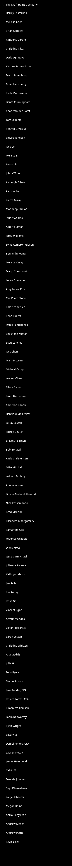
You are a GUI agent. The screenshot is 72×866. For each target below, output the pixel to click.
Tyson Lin (12, 164)
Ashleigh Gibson (16, 182)
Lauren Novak (14, 752)
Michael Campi (15, 369)
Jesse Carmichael (16, 556)
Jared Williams (15, 235)
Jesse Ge (11, 601)
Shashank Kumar (16, 333)
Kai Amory (12, 592)
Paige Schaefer (15, 797)
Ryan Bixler (13, 841)
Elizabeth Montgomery (20, 521)
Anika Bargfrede (16, 815)
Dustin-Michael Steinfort (21, 494)
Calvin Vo (11, 770)
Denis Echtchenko (17, 325)
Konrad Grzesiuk (16, 129)
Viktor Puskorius (16, 627)
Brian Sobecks (14, 30)
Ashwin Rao (13, 191)
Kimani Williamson (17, 708)
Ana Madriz (13, 654)
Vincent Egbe (14, 610)
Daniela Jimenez (16, 779)
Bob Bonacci (13, 449)
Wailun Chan (14, 378)
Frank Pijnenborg (16, 75)
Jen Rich (11, 583)
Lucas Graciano (15, 280)
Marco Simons (14, 681)
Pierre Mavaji (14, 200)
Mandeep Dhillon (16, 209)
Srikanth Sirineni (16, 440)
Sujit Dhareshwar (16, 788)
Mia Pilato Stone (16, 298)
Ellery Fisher (13, 387)
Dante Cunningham (18, 102)
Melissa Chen (14, 22)
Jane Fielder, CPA (16, 690)
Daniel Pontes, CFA (17, 743)
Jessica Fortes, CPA (17, 699)
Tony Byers (12, 672)
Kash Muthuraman (17, 93)
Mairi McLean (14, 360)
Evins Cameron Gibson (20, 244)
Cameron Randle (16, 405)
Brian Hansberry (16, 84)
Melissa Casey (14, 262)
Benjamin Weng (16, 253)
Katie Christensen (17, 458)
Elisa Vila (11, 734)
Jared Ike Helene (16, 396)
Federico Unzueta (17, 538)
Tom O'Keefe (13, 120)
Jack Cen (11, 146)
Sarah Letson (14, 636)
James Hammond (16, 761)
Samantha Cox (15, 529)
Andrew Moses (15, 824)
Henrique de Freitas (18, 414)
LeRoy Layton (14, 423)
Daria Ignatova (15, 57)
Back (3, 4)
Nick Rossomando (17, 503)
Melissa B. (12, 155)
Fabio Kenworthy (16, 717)
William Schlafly (15, 476)
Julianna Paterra (16, 565)
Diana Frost (13, 547)
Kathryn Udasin (15, 574)
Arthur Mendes (15, 619)
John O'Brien (13, 173)
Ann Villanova (14, 485)
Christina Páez (15, 48)
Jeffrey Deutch (14, 431)
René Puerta (13, 316)
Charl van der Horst (18, 111)
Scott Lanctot (14, 342)
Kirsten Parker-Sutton (19, 66)
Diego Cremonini (16, 271)
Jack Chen (12, 351)
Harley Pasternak (16, 13)
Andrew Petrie (14, 832)
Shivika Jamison (15, 137)
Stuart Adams (14, 218)
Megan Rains (14, 806)
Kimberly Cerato (16, 39)
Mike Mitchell (14, 467)
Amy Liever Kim (15, 289)
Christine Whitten (17, 645)
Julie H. (10, 663)
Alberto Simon (14, 227)
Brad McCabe (14, 512)
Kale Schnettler (15, 307)
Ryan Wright (13, 726)
